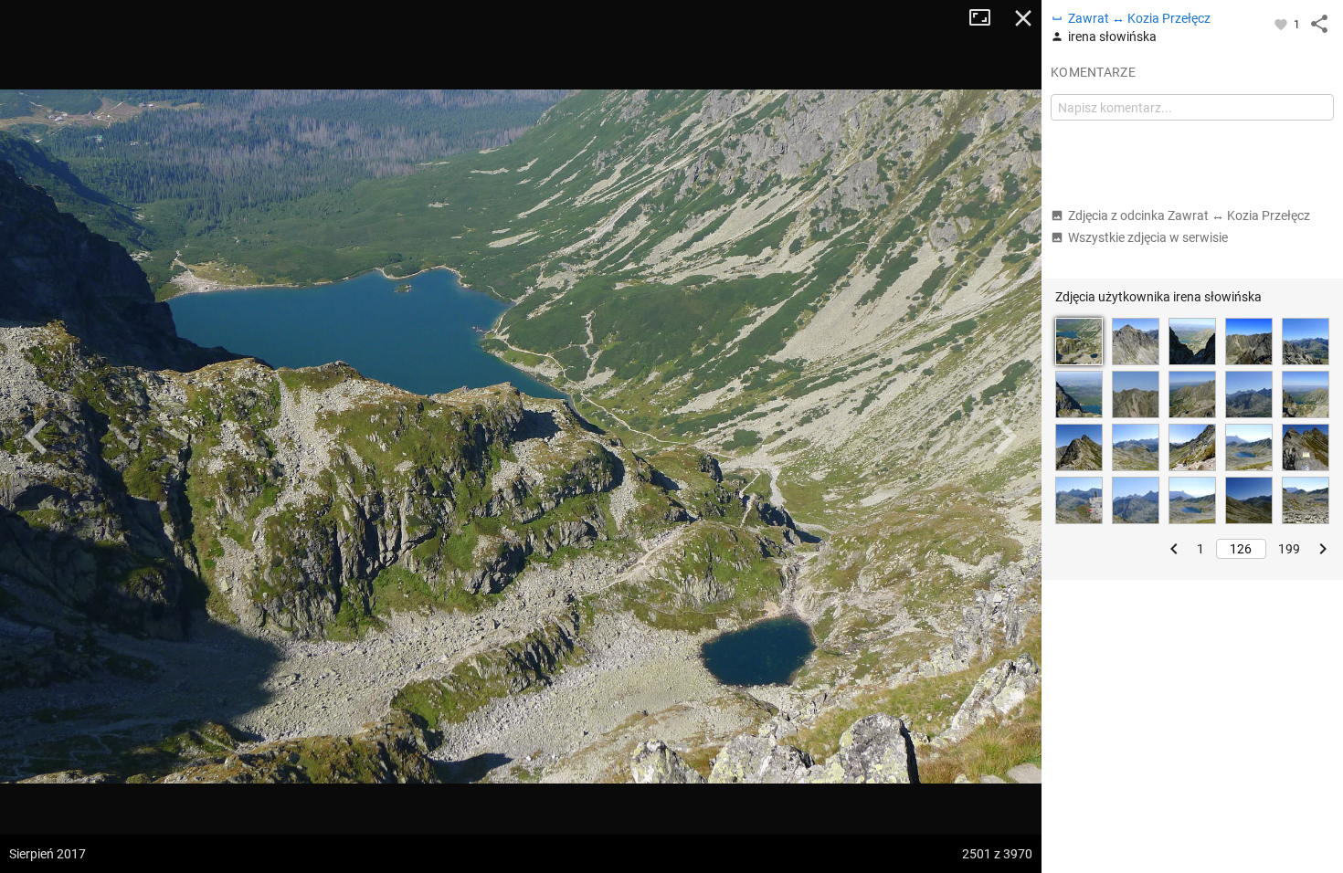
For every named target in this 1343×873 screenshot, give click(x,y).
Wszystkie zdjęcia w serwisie (1148, 237)
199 (1289, 549)
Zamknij (1023, 18)
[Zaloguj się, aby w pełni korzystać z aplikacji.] (1282, 23)
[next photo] (1005, 436)
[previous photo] (36, 436)
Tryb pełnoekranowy (986, 18)
